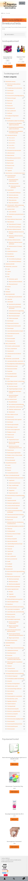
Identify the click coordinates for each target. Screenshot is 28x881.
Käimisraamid (10, 93)
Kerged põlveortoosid (14, 439)
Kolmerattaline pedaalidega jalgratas (15, 95)
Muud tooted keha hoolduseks (15, 281)
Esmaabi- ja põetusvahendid (13, 346)
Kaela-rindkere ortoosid (12, 414)
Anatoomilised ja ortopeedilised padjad (16, 495)
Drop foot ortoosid (13, 386)
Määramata (9, 574)
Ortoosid (7, 378)
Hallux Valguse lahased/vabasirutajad (15, 647)
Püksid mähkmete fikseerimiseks (14, 219)
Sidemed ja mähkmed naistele (13, 239)
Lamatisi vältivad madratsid (13, 505)
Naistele (9, 470)
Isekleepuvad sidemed (12, 135)
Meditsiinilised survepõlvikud (13, 586)
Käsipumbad (10, 693)
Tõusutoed (9, 548)
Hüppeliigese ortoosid (12, 383)
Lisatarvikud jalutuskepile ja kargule (15, 331)
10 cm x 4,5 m (12, 137)
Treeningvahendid (11, 706)
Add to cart (14, 764)
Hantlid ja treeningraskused (13, 683)
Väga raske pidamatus (14, 202)
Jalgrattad (9, 299)
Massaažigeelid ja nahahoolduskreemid (15, 363)
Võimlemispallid (10, 721)
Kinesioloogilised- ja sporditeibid (14, 696)
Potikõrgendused (11, 531)
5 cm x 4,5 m (11, 145)
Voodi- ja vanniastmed (12, 558)
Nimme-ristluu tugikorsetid (13, 429)
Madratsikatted (10, 155)
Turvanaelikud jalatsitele (12, 472)
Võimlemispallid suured (12, 726)
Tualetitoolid (10, 551)
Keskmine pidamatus (13, 195)
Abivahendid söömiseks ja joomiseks (15, 477)
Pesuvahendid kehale (11, 373)
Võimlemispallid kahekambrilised (14, 724)
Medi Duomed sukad (13, 581)
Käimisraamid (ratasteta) (13, 323)
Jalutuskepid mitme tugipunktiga (16, 310)
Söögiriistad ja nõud (13, 493)
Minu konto (4, 879)
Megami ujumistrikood (14, 637)
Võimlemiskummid (11, 716)
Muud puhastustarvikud (12, 366)
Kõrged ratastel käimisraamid (14, 326)
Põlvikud (11, 591)
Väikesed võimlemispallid (12, 708)
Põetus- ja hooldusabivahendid (12, 475)
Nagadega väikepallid (12, 701)
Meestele (9, 467)
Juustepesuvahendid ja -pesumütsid (15, 361)
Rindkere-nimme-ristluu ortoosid (14, 455)
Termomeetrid (10, 546)
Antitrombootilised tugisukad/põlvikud (16, 571)
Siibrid (8, 248)
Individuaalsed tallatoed (12, 650)
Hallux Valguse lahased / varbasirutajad (15, 381)
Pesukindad (9, 371)
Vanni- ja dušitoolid (11, 110)
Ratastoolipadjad (11, 338)
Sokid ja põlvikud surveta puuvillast (15, 599)
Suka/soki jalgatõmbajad (12, 601)
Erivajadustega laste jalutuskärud (14, 88)
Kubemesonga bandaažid (12, 424)
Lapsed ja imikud (10, 209)
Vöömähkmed (10, 254)
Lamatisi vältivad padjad (12, 508)
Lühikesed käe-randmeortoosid (16, 407)
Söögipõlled (11, 490)
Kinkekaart (7, 291)
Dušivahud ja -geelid (13, 279)
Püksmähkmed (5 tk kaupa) (15, 224)
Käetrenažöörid (10, 691)
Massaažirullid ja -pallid (12, 698)
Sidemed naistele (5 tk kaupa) (15, 246)
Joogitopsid (11, 480)
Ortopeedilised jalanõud (10, 462)
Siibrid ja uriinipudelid (12, 538)
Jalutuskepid (10, 301)
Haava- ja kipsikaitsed (12, 348)
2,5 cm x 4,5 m (12, 142)
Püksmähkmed (10, 221)
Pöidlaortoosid (10, 434)
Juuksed (9, 271)
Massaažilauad (10, 160)
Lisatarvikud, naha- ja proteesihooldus (15, 611)
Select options (7, 66)
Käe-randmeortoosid (12, 399)
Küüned (8, 286)
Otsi (14, 879)
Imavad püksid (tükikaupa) (15, 192)
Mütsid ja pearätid (11, 614)
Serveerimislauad (12, 488)
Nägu (8, 289)
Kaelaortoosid (10, 417)
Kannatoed (9, 655)
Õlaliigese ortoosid (11, 432)
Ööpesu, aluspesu (11, 616)
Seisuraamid (10, 536)
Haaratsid (9, 498)
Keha (8, 276)
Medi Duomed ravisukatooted (13, 576)
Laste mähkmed (12, 211)
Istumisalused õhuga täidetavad (14, 688)
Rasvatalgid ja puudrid (12, 376)
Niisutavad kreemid (13, 284)
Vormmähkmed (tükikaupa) (15, 261)
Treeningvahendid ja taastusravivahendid (14, 673)
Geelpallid (9, 681)
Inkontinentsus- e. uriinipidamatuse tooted (15, 173)
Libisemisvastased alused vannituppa (15, 514)
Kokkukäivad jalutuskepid (14, 313)
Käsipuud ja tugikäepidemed (13, 503)
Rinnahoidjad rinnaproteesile (13, 619)
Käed (8, 274)
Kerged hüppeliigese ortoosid (15, 388)
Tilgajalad (9, 170)
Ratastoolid (10, 105)
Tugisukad (11, 594)
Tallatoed (7, 645)
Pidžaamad (9, 528)
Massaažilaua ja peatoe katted (14, 158)
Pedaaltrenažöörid (11, 703)
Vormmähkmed (10, 256)
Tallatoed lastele (11, 668)
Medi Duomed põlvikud (14, 579)
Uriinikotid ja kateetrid (12, 251)
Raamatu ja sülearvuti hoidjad (13, 533)
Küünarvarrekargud (11, 98)
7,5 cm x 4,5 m (12, 147)
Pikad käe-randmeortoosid (15, 409)
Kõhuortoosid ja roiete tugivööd (14, 419)
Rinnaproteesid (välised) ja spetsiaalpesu (14, 606)
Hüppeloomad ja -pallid (12, 686)
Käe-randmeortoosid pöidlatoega (16, 404)
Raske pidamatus (12, 200)
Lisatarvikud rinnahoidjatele (13, 609)
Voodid (8, 561)
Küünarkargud (10, 328)
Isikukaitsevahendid (9, 264)
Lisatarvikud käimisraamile (13, 333)
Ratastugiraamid (11, 108)
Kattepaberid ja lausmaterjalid (14, 150)
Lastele (8, 465)
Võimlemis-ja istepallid (12, 713)
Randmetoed (12, 412)
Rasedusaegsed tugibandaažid (13, 452)
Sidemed (9, 356)
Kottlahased (10, 422)
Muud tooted (10, 100)
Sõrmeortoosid (10, 457)
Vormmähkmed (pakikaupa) (15, 259)
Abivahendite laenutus (10, 81)
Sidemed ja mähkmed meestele (14, 229)
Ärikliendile (7, 118)
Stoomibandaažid (11, 460)
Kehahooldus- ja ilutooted (11, 266)
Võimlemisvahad (11, 729)
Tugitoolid (9, 553)
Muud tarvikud (10, 163)
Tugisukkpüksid (12, 596)
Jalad (8, 269)
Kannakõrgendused (11, 653)
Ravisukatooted (9, 569)
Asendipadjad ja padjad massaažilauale (15, 120)
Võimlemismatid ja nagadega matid (15, 718)
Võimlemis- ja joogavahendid (13, 711)
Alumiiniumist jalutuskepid (15, 304)
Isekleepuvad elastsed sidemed (14, 353)
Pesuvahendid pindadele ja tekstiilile (15, 526)
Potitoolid (9, 103)
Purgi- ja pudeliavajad (13, 485)
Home (4, 13)
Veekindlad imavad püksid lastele (16, 214)
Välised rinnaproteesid (12, 640)
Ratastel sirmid (10, 165)
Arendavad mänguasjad (12, 676)
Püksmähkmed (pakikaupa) (15, 226)
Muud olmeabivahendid (12, 517)
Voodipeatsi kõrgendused (12, 115)
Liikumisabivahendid (10, 294)
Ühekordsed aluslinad (13, 183)
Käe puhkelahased (13, 401)
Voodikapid (9, 564)
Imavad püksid (10, 190)
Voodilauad (9, 113)
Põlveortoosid (10, 437)
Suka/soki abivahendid (12, 541)
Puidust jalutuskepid (13, 318)
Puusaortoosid (10, 450)
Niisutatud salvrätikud (12, 368)
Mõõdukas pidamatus (13, 197)
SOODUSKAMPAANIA (10, 642)
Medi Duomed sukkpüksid (14, 584)
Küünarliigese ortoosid (12, 427)
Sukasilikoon (10, 604)
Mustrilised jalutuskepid (14, 315)
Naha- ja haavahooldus (10, 343)
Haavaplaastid (10, 351)
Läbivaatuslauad (10, 153)
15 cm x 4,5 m (12, 140)
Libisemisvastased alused (14, 483)
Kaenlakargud (10, 90)
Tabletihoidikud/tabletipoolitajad (14, 543)
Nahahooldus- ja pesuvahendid (12, 358)
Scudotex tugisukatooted (12, 589)
